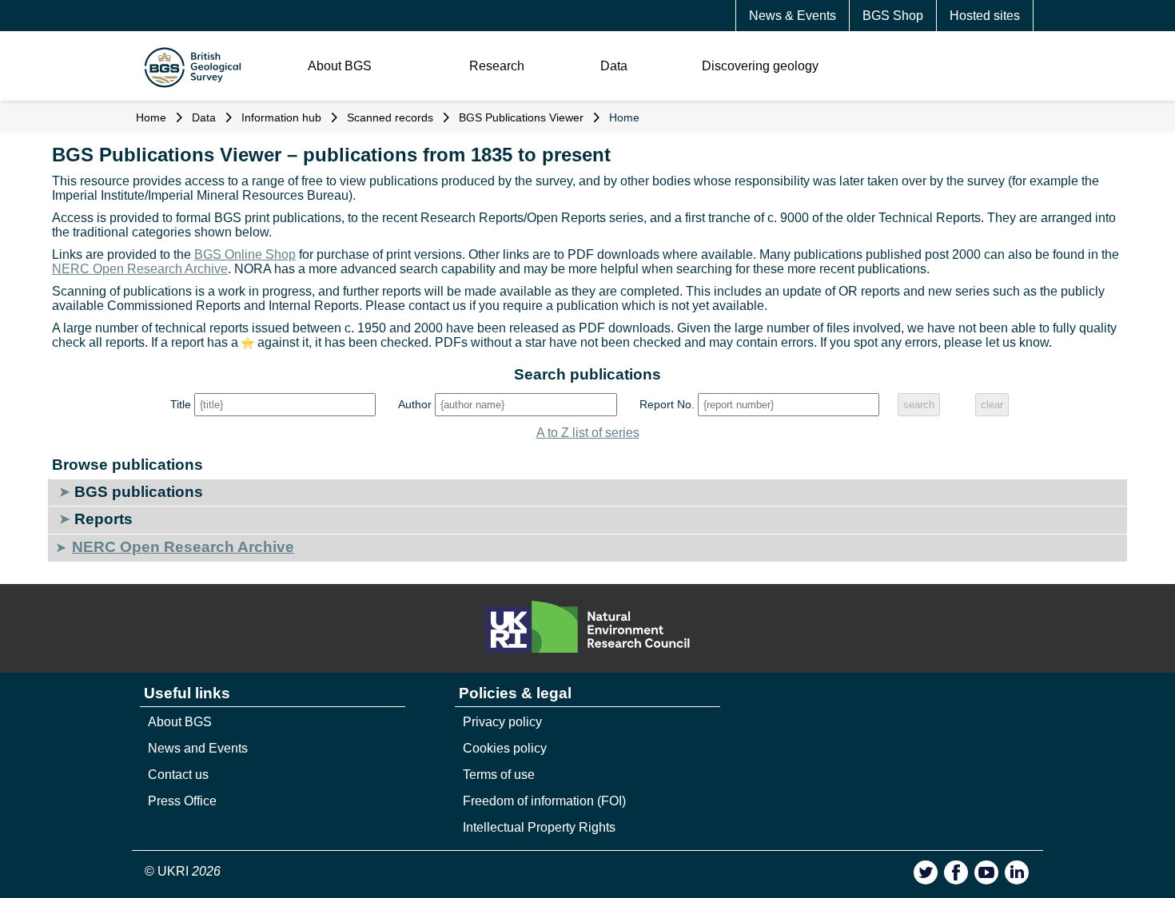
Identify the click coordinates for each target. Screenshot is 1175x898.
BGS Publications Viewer (521, 117)
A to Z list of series (587, 432)
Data (613, 66)
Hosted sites (985, 15)
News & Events (792, 15)
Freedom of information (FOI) (544, 801)
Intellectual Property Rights (539, 827)
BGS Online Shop (245, 254)
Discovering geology (760, 66)
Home (151, 117)
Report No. (667, 404)
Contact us (178, 774)
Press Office (182, 801)
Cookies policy (505, 748)
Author (415, 404)
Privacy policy (502, 722)
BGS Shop (892, 15)
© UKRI (183, 871)
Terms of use (499, 774)
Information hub (281, 117)
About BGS (340, 66)
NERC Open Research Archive (140, 269)
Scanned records (390, 117)
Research (496, 66)
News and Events (198, 748)
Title (180, 404)
